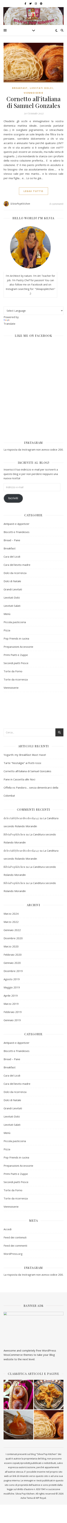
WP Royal (41, 1497)
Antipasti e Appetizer (16, 524)
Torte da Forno (13, 671)
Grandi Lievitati (13, 589)
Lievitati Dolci (41, 88)
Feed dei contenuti (15, 1237)
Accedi (7, 1229)
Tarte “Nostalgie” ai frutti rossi (22, 763)
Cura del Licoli (12, 556)
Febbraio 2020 (13, 954)
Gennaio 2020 (12, 963)
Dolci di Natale (12, 581)
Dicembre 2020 (13, 938)
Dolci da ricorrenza (15, 573)
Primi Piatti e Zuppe (16, 655)
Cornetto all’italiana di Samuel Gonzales (33, 102)
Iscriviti (13, 498)
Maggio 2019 (12, 987)
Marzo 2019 (11, 1003)
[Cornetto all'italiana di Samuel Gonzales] (49, 1425)
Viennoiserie (33, 92)
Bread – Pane (12, 540)
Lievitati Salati (12, 605)
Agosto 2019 (12, 979)
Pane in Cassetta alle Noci (19, 779)
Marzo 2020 (11, 946)
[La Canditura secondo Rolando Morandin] (18, 1425)
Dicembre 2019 (13, 971)
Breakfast (20, 88)
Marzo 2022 (11, 922)
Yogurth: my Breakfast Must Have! (25, 755)
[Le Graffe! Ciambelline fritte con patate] (18, 1394)
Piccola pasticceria (15, 622)
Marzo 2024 (11, 913)
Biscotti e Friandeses (16, 532)
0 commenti (56, 204)
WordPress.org (13, 1254)
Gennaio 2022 (12, 930)
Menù (7, 614)
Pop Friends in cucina (16, 638)
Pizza (7, 630)
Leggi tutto (33, 191)
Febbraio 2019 (13, 1012)
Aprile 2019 (11, 995)
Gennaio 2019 (12, 1020)
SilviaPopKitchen (20, 203)
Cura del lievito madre (17, 564)
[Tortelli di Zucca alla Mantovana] (49, 1394)
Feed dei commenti (15, 1245)
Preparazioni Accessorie (18, 646)
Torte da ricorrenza (16, 679)
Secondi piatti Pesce (16, 663)
